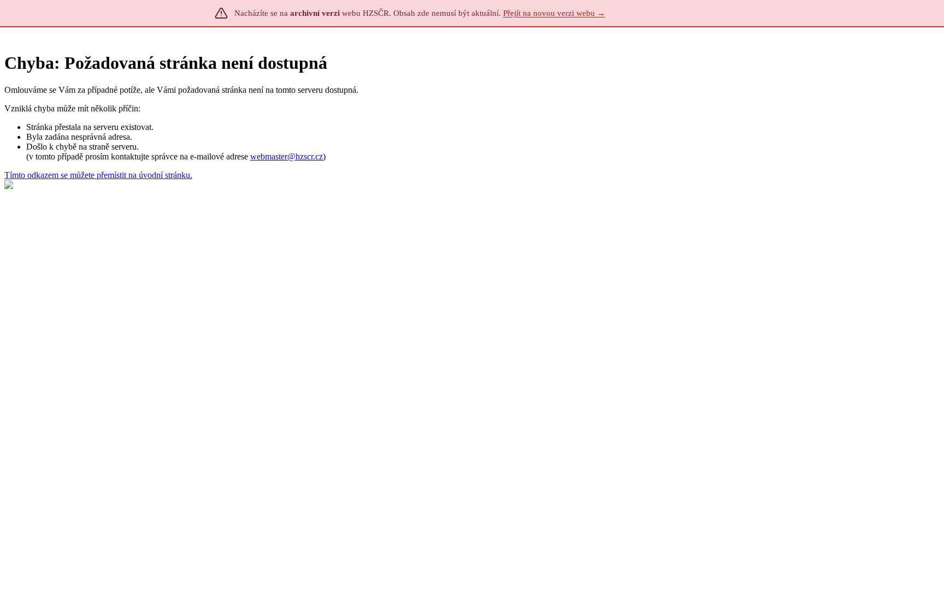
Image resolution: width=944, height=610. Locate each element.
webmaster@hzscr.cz (286, 156)
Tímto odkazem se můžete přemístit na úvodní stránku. (98, 175)
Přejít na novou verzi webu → (554, 13)
